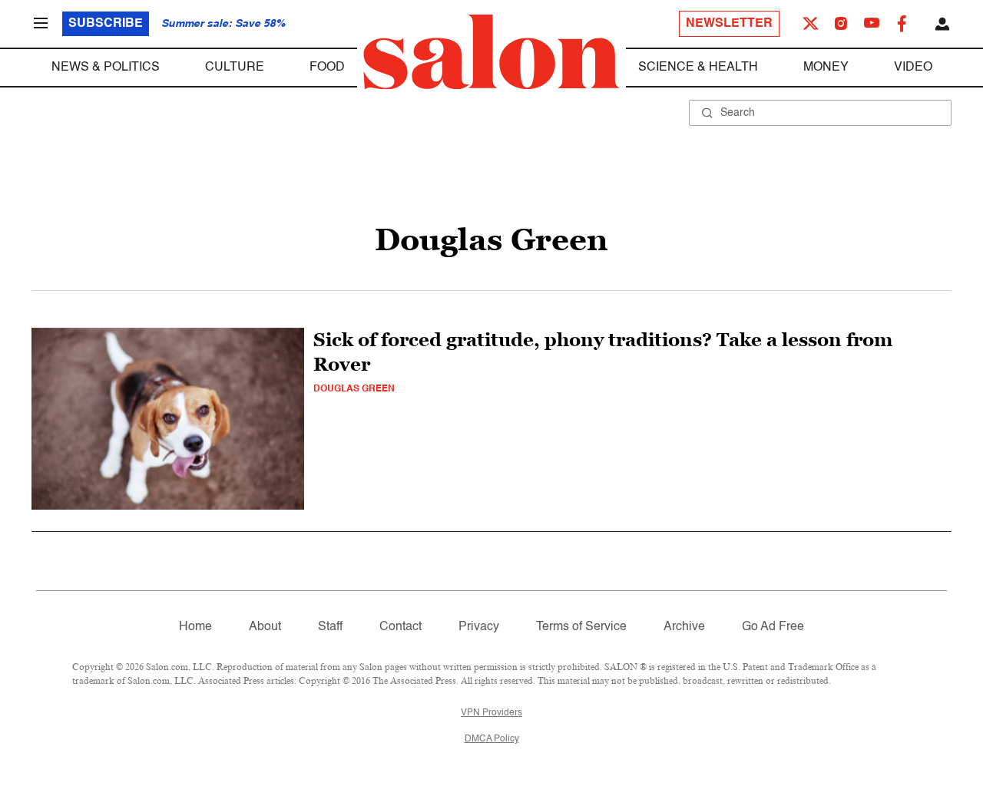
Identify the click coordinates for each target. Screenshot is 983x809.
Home (195, 627)
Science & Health (698, 67)
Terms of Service (581, 627)
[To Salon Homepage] (491, 52)
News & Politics (105, 67)
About (265, 627)
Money (826, 67)
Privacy (478, 627)
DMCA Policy (492, 739)
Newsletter (729, 24)
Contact (400, 627)
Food (327, 67)
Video (913, 67)
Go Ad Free (773, 627)
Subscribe (105, 24)
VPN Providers (491, 713)
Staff (330, 627)
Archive (684, 627)
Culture (234, 67)
